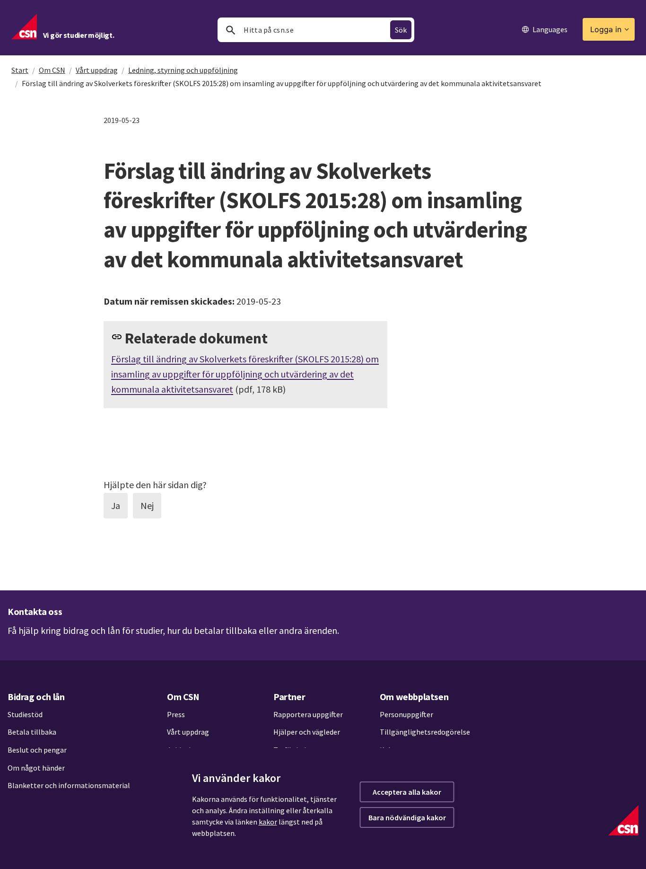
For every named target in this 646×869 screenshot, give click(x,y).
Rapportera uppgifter (308, 714)
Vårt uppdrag (97, 70)
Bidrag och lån (36, 696)
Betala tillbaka (32, 732)
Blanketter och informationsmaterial (69, 785)
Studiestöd (25, 714)
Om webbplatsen (414, 696)
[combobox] (316, 30)
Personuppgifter (406, 714)
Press (176, 714)
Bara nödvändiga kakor (407, 817)
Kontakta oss (35, 611)
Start (19, 70)
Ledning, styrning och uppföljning (183, 70)
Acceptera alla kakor (407, 792)
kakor (268, 821)
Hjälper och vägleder (306, 732)
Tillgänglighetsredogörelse (425, 732)
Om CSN (52, 70)
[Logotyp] (623, 820)
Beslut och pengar (37, 750)
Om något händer (36, 767)
